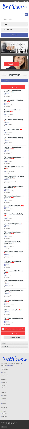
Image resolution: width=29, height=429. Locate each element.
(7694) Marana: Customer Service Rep (13, 119)
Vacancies (4, 382)
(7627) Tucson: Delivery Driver (11, 129)
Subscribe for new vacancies (14, 329)
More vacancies (14, 337)
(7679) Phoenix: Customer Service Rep (13, 280)
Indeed (4, 398)
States (3, 343)
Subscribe (4, 387)
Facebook (4, 416)
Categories (5, 346)
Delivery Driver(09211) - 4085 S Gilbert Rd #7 (13, 100)
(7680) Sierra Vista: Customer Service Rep (13, 300)
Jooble (4, 400)
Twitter (4, 411)
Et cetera (6, 93)
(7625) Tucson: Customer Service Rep (13, 214)
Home (3, 372)
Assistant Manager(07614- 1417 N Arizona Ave (12, 110)
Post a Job (16, 1)
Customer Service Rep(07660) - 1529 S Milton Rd (14, 291)
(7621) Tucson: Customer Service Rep (13, 137)
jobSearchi (10, 365)
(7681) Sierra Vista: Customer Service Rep (13, 318)
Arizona (6, 95)
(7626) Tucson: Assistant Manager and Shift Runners (13, 232)
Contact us (5, 375)
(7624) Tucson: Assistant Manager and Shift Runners (13, 157)
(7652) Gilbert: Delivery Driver (11, 310)
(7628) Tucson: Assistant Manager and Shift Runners (13, 196)
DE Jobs (4, 403)
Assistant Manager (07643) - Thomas (13, 251)
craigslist (4, 395)
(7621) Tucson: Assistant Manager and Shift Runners (13, 91)
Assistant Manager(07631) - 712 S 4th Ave (13, 271)
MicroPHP (11, 423)
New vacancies (6, 80)
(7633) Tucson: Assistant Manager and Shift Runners (13, 262)
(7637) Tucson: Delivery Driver (11, 224)
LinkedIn (4, 413)
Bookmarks (25, 1)
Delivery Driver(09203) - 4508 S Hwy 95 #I (14, 167)
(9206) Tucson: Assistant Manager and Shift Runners (13, 148)
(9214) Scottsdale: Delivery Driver (12, 206)
